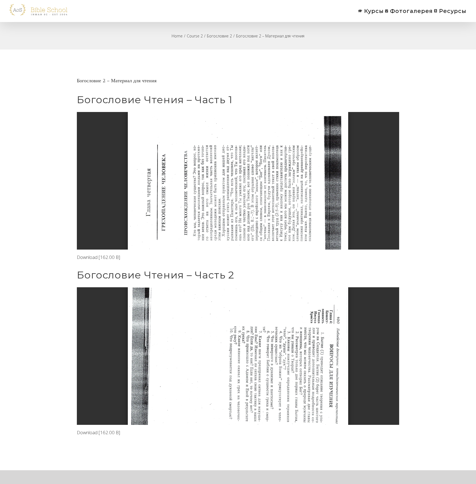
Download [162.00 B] (98, 257)
